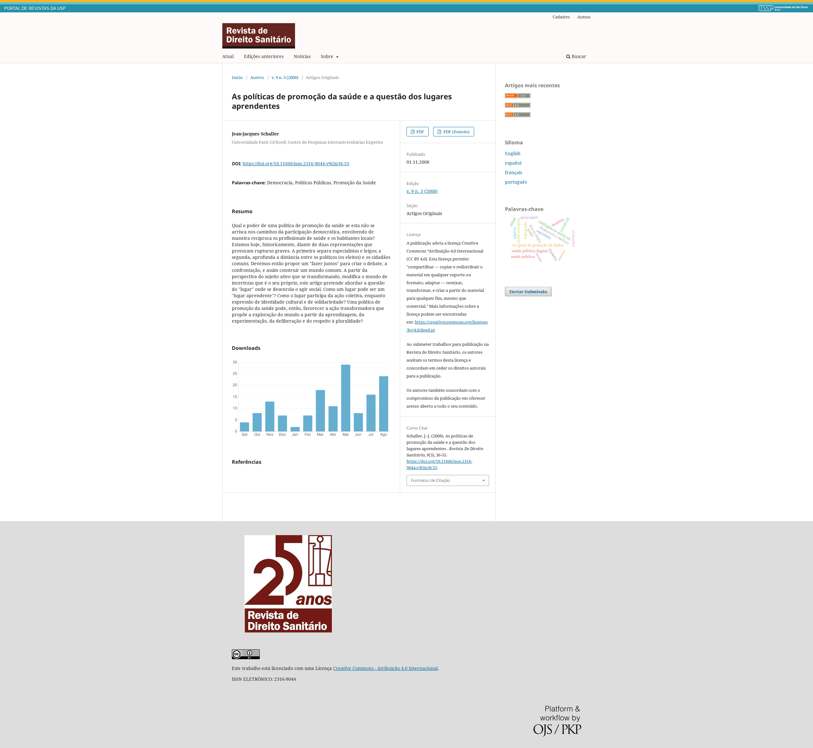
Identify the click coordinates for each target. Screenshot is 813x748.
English (513, 153)
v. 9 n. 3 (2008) (285, 77)
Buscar (578, 56)
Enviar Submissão (528, 291)
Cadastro (561, 17)
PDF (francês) (456, 132)
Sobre (328, 56)
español (513, 163)
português (516, 182)
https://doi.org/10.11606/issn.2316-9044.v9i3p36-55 (296, 164)
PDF (419, 132)
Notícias (302, 56)
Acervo (257, 77)
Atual (228, 56)
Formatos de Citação (430, 480)
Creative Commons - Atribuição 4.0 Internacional (385, 668)
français (513, 172)
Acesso (584, 17)
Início (237, 77)
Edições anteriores (264, 56)
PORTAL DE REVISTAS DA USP (35, 8)
